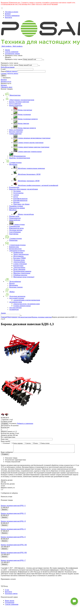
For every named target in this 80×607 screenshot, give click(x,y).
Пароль (3, 71)
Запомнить (7, 78)
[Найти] (21, 315)
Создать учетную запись (9, 73)
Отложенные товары (12, 53)
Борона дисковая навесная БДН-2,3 (13, 529)
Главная (3, 317)
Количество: (5, 427)
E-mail (3, 69)
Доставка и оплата (11, 12)
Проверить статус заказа (14, 59)
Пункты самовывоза (12, 15)
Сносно (28, 443)
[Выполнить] (39, 65)
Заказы (7, 50)
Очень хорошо (17, 443)
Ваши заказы (9, 600)
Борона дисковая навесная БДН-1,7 (13, 560)
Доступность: (5, 425)
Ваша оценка (5, 441)
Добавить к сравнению (25, 423)
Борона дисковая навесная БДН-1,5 (13, 513)
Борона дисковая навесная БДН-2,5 (13, 537)
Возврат (8, 14)
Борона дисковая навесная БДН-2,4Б (14, 545)
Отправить (5, 454)
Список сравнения (11, 52)
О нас (7, 590)
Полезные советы (11, 593)
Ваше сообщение (7, 452)
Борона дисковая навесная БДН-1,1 (13, 505)
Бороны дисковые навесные (42, 317)
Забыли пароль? (11, 71)
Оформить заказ (6, 87)
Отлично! (6, 443)
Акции (3, 313)
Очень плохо (44, 443)
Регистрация (9, 67)
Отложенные (9, 602)
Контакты (8, 17)
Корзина (4, 85)
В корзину (5, 423)
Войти (3, 67)
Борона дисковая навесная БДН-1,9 (13, 521)
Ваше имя (4, 439)
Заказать (4, 509)
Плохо (35, 443)
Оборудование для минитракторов (19, 317)
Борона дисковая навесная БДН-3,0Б (14, 552)
